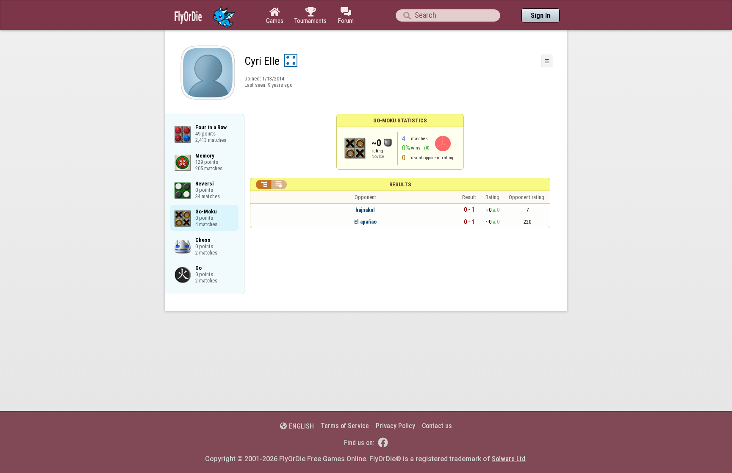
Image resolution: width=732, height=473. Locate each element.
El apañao (365, 222)
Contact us (437, 426)
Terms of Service (345, 426)
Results (400, 184)
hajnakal (365, 210)
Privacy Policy (395, 426)
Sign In (540, 15)
